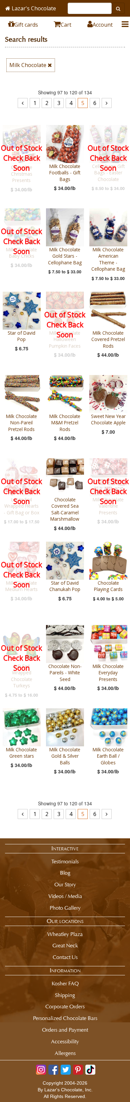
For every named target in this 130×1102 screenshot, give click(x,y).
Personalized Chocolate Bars (65, 1018)
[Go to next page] (106, 103)
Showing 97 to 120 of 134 (65, 92)
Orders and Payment (65, 1030)
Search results (26, 39)
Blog (65, 873)
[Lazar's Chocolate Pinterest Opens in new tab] (78, 1070)
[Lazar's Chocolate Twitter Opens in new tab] (66, 1070)
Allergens (65, 1053)
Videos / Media (65, 896)
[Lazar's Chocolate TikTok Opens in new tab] (90, 1070)
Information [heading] (65, 970)
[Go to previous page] (22, 103)
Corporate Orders (65, 1006)
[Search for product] (118, 8)
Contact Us (65, 957)
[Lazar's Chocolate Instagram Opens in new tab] (41, 1070)
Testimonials (65, 861)
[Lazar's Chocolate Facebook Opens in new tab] (53, 1070)
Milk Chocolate (28, 65)
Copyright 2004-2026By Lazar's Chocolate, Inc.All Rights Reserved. (65, 1089)
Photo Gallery (65, 908)
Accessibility (65, 1041)
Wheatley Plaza (65, 934)
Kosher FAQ (65, 983)
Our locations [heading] (65, 921)
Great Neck (65, 945)
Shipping (65, 995)
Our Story (65, 884)
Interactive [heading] (65, 848)
